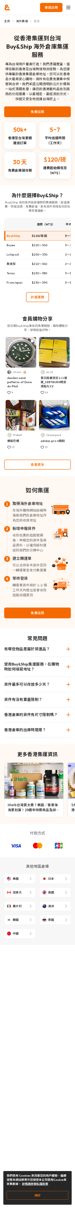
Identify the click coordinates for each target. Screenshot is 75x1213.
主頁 (7, 21)
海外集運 (22, 21)
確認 (37, 1195)
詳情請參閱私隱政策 (35, 1184)
